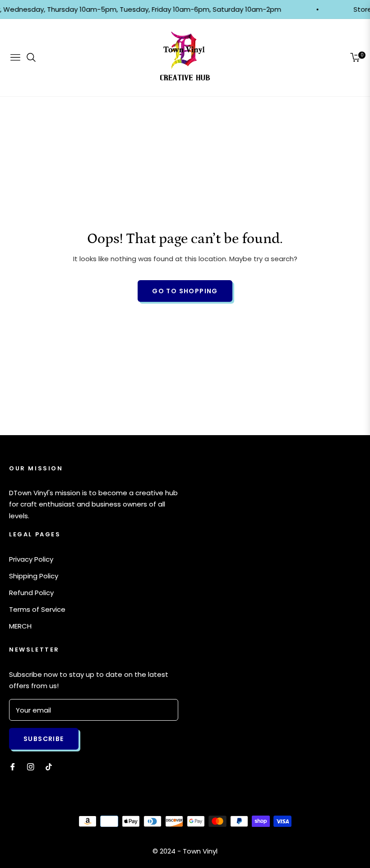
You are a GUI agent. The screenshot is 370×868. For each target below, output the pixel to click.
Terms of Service (37, 609)
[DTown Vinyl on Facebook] (12, 766)
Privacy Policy (31, 559)
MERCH (20, 626)
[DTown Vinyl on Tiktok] (51, 766)
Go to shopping (185, 291)
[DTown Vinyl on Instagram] (30, 766)
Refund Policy (31, 592)
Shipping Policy (33, 576)
